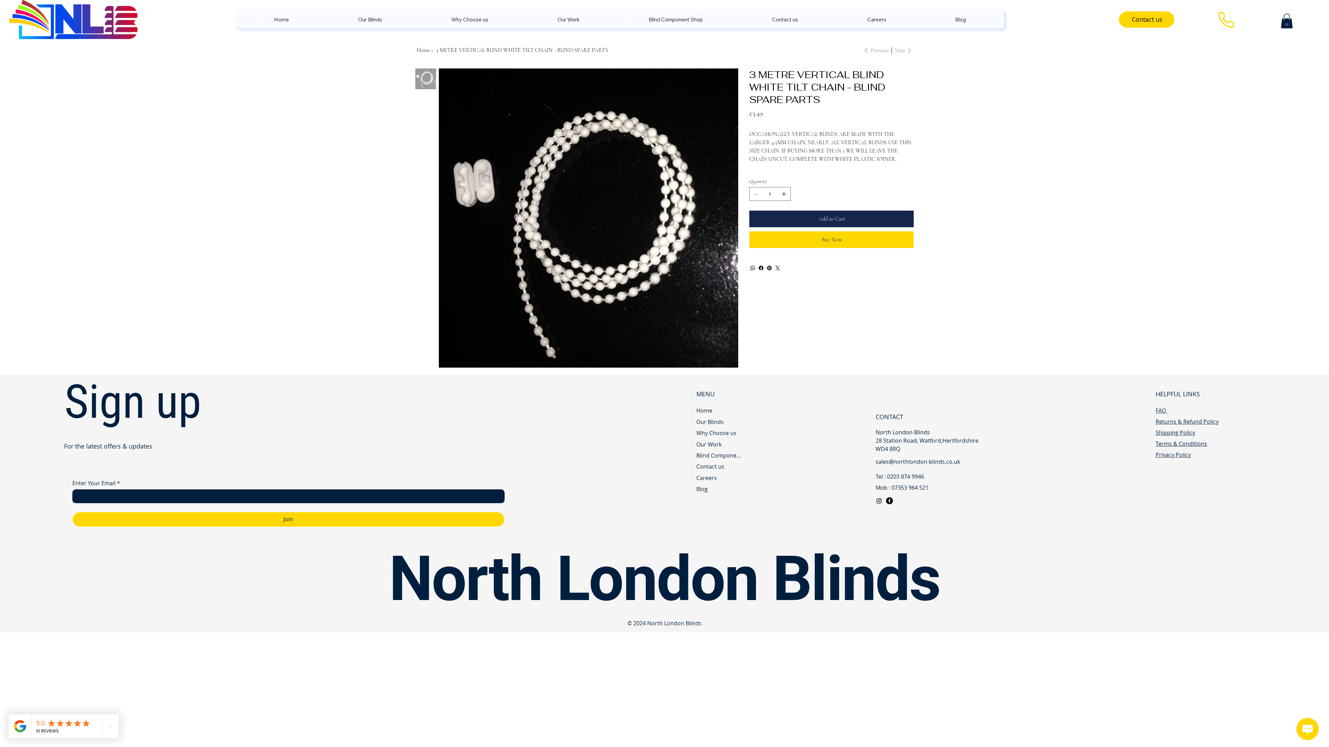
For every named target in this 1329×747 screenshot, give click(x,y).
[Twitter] (777, 268)
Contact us (710, 466)
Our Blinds (710, 422)
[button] (1287, 20)
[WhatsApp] (752, 268)
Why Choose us (716, 433)
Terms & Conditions (1181, 444)
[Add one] (784, 194)
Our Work (709, 444)
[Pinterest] (769, 268)
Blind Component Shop (719, 455)
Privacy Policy (1173, 455)
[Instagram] (879, 500)
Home (704, 410)
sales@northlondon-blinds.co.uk (918, 461)
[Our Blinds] (734, 421)
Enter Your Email (96, 483)
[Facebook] (761, 268)
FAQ (1161, 410)
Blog (702, 489)
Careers (706, 478)
